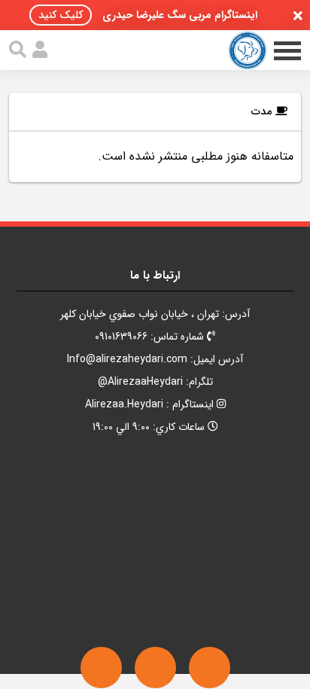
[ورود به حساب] (39, 49)
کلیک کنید (60, 15)
